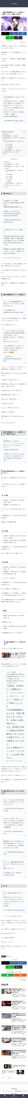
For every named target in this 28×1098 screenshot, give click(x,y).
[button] (18, 37)
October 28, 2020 (19, 910)
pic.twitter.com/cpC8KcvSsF (10, 449)
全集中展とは (6, 134)
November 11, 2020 (8, 874)
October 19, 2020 (18, 120)
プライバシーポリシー (7, 1091)
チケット (10, 956)
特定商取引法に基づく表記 (20, 1091)
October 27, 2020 (8, 222)
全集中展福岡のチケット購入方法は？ (14, 150)
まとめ (4, 153)
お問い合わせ (14, 1093)
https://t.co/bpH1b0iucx (9, 213)
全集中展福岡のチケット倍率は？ (11, 136)
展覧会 (4, 956)
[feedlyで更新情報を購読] (7, 975)
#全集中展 (7, 200)
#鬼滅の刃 (18, 213)
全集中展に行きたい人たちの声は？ (11, 152)
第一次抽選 (10, 144)
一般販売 (9, 148)
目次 (12, 159)
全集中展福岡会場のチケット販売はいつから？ (15, 142)
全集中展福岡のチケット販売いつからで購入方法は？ (14, 138)
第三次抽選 (10, 147)
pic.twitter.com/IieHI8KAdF (10, 215)
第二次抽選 (10, 145)
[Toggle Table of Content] (23, 132)
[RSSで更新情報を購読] (20, 975)
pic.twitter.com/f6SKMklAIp (10, 116)
